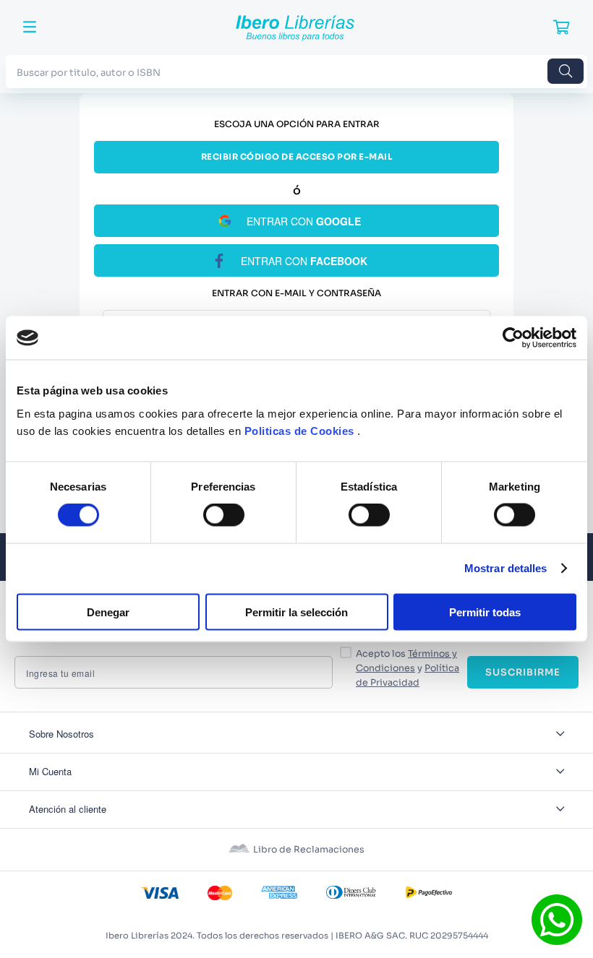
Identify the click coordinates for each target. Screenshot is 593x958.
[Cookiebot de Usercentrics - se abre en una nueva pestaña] (513, 338)
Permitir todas (485, 611)
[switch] (223, 515)
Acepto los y (407, 668)
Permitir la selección (296, 611)
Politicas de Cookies (299, 430)
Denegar (108, 611)
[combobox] (296, 71)
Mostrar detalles (505, 568)
